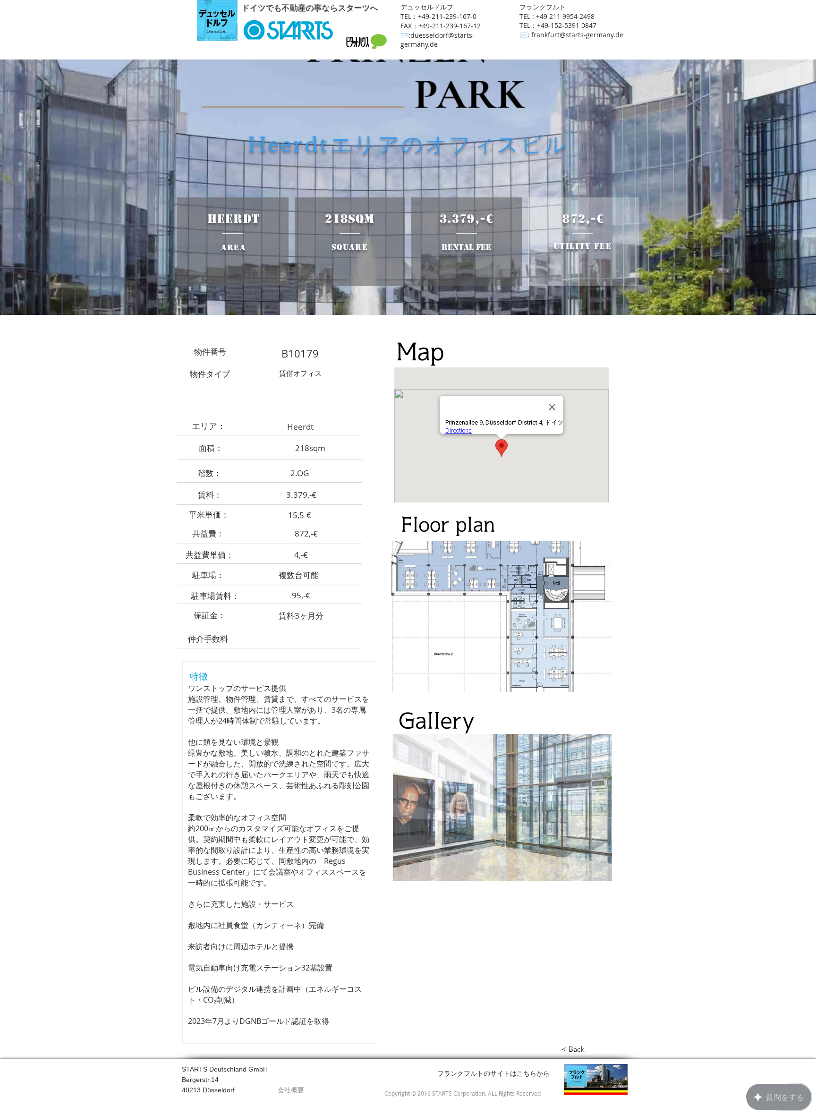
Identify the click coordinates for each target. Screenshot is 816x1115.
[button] (502, 807)
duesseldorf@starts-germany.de (437, 40)
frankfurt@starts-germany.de (577, 34)
